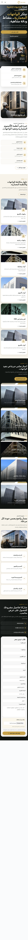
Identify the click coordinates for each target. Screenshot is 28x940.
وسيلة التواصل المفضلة (21, 697)
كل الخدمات (22, 194)
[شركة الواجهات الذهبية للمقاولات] (21, 2)
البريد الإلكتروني (22, 656)
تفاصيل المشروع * (22, 704)
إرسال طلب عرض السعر (15, 733)
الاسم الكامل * (22, 642)
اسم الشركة (23, 663)
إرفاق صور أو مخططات (20, 719)
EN (5, 2)
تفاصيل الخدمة (22, 221)
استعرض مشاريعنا (14, 36)
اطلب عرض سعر (14, 32)
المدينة (24, 670)
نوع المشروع (23, 683)
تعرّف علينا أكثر (22, 168)
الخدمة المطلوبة (22, 676)
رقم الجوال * (23, 649)
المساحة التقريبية (22, 690)
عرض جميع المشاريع (20, 379)
